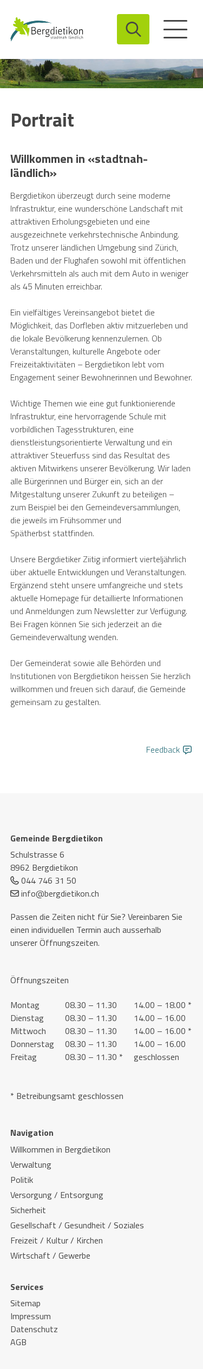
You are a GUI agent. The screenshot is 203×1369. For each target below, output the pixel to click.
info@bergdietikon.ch (60, 893)
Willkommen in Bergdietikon (60, 1149)
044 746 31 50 (48, 880)
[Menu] (175, 29)
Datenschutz (34, 1328)
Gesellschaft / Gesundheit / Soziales (77, 1225)
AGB (18, 1341)
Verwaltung (30, 1164)
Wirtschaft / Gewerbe (50, 1255)
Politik (21, 1179)
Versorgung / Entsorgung (56, 1194)
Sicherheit (28, 1209)
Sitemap (25, 1302)
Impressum (30, 1315)
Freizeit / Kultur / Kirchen (56, 1240)
